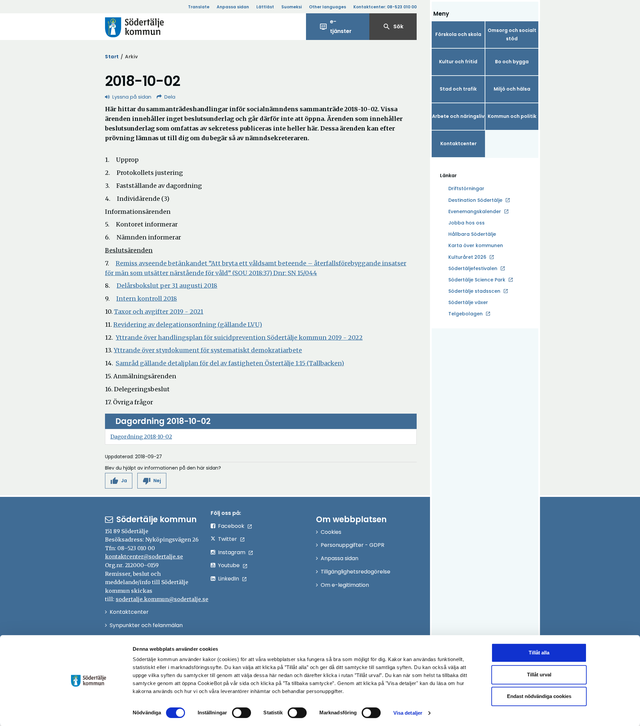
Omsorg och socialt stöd (512, 34)
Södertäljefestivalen (472, 268)
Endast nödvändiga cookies (539, 696)
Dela (169, 96)
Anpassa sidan (233, 7)
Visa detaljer (407, 713)
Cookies (331, 532)
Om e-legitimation (345, 585)
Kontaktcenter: (385, 7)
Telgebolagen (465, 314)
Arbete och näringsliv (458, 116)
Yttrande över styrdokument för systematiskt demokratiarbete (208, 350)
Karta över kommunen (475, 245)
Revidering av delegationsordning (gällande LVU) (187, 324)
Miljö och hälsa (512, 89)
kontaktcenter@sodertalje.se (144, 556)
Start (112, 56)
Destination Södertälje (475, 200)
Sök (393, 27)
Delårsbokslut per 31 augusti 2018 (167, 285)
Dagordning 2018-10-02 (141, 436)
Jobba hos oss (466, 223)
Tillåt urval (539, 674)
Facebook (231, 526)
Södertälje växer (468, 302)
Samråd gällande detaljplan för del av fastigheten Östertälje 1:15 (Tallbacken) (230, 363)
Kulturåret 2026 (467, 257)
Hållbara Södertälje (472, 234)
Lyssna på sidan (131, 96)
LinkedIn (228, 578)
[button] (118, 481)
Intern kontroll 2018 (146, 298)
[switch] (241, 712)
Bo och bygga (512, 61)
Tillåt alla (539, 652)
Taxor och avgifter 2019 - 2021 (158, 311)
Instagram (231, 552)
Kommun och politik (512, 116)
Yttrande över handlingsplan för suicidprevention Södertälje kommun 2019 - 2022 (239, 337)
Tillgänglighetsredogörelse (355, 571)
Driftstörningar (466, 188)
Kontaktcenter (458, 143)
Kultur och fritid (458, 61)
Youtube (229, 565)
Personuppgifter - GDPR (352, 545)
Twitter (227, 539)
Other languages (327, 7)
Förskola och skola (458, 34)
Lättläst (265, 7)
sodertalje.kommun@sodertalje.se (162, 599)
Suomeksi (291, 7)
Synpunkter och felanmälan (146, 625)
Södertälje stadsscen (474, 291)
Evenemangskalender (474, 211)
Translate (198, 7)
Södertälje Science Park (476, 280)
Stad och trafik (458, 89)
